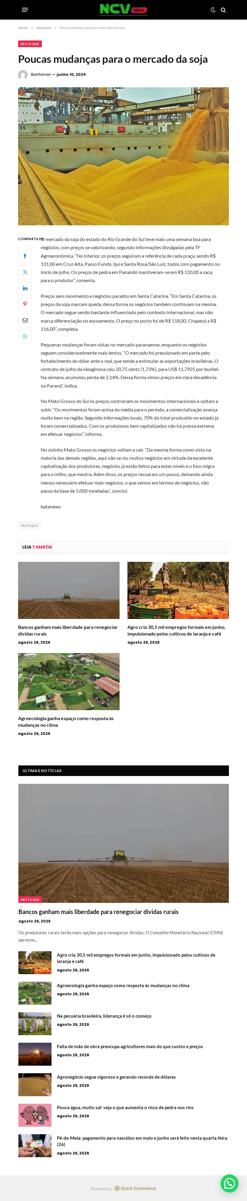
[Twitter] (25, 272)
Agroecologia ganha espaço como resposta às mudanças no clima (66, 721)
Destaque (29, 43)
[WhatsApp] (25, 336)
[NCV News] (124, 10)
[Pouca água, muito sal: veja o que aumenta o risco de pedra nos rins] (35, 1115)
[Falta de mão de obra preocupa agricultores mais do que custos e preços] (35, 1054)
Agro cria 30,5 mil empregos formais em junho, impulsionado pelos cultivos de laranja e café (176, 630)
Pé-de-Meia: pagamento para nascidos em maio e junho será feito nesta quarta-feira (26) (142, 1141)
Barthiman (41, 74)
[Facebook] (25, 256)
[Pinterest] (25, 304)
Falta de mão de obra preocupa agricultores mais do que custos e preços (130, 1046)
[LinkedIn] (25, 288)
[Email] (25, 320)
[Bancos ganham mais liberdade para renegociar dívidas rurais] (69, 590)
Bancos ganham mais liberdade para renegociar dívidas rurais (68, 630)
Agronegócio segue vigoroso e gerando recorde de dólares (116, 1077)
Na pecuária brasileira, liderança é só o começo (104, 1016)
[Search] (223, 10)
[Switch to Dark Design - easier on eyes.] (213, 10)
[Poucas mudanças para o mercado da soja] (123, 156)
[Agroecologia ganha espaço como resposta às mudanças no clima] (69, 681)
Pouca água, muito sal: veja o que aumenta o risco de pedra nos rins (125, 1107)
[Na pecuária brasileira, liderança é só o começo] (35, 1023)
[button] (229, 1183)
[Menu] (25, 10)
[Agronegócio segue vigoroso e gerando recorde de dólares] (35, 1084)
